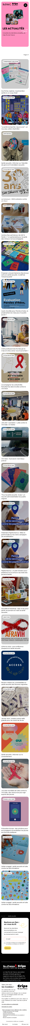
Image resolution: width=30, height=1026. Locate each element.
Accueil (3, 916)
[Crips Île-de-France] (10, 4)
